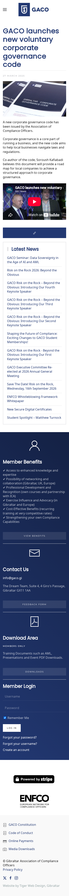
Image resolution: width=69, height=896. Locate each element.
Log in (12, 728)
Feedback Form (34, 604)
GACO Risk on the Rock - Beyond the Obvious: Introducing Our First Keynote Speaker (33, 355)
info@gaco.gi (12, 578)
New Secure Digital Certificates (29, 410)
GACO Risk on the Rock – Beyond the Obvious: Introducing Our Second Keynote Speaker (33, 321)
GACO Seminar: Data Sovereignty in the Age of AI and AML (32, 260)
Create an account (16, 750)
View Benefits (34, 535)
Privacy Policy (12, 870)
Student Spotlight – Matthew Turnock (34, 418)
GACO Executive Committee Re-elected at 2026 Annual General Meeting (29, 372)
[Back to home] (35, 9)
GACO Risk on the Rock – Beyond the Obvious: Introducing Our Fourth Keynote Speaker (33, 287)
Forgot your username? (20, 744)
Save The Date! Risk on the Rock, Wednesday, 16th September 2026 (31, 386)
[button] (5, 9)
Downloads (34, 671)
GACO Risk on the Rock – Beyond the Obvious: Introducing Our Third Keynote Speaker (33, 304)
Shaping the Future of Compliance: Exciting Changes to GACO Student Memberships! (32, 338)
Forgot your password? (20, 738)
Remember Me (18, 718)
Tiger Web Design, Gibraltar (40, 886)
